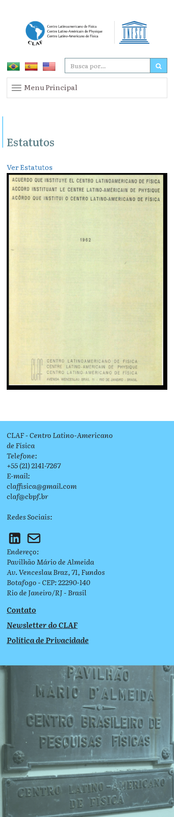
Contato (21, 609)
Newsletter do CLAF (42, 624)
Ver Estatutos (30, 166)
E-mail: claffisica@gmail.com (42, 480)
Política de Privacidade (48, 639)
